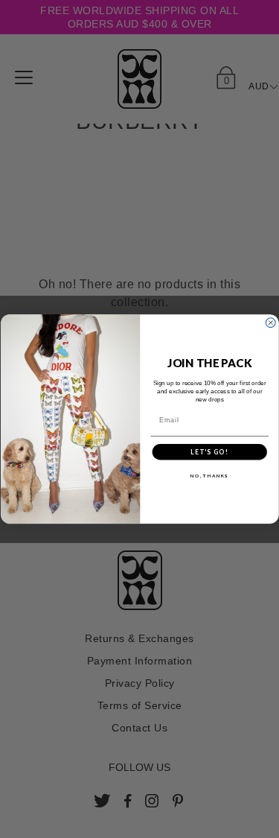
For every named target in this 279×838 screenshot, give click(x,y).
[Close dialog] (270, 323)
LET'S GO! (209, 452)
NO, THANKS (209, 476)
